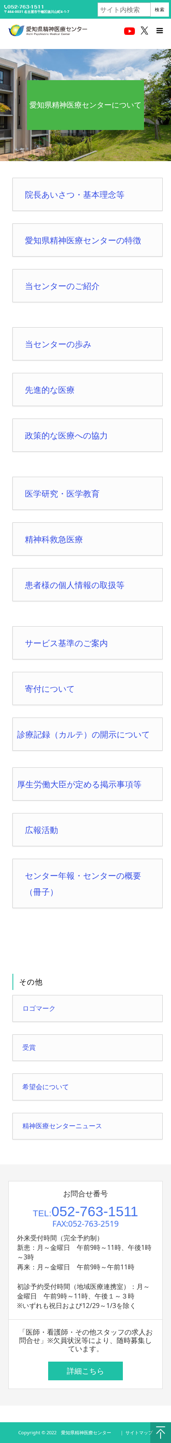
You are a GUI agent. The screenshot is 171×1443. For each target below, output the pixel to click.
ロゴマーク (39, 1008)
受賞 (29, 1047)
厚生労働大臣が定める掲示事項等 (79, 784)
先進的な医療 (50, 389)
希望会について (45, 1086)
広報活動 (41, 829)
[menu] (159, 30)
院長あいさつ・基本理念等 (75, 194)
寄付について (50, 688)
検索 (160, 9)
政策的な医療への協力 (66, 435)
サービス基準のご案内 (66, 643)
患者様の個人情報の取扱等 (75, 584)
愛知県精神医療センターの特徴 (83, 240)
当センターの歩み (58, 344)
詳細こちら (85, 1371)
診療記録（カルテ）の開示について (83, 734)
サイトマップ (139, 1432)
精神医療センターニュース (62, 1125)
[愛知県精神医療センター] (47, 30)
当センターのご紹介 (62, 286)
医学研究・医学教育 (62, 493)
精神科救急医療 (54, 539)
